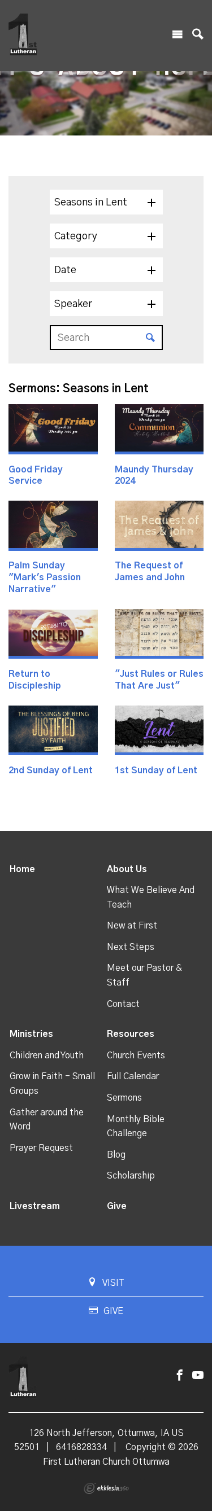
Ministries (31, 1034)
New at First (132, 925)
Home (22, 869)
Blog (116, 1154)
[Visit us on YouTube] (198, 1375)
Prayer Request (41, 1148)
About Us (127, 869)
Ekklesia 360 (106, 1488)
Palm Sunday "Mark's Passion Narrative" (44, 577)
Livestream (35, 1206)
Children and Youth (47, 1055)
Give (117, 1206)
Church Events (136, 1055)
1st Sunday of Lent (156, 770)
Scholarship (131, 1175)
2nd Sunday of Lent (50, 770)
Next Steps (130, 947)
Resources (130, 1034)
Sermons (124, 1097)
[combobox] (106, 202)
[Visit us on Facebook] (179, 1375)
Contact (123, 1004)
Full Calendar (133, 1076)
